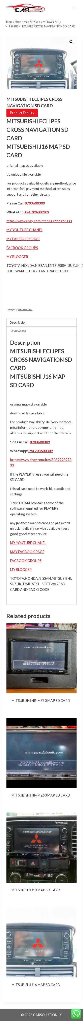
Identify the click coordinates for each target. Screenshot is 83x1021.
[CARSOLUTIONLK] (25, 8)
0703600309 (35, 203)
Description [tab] (18, 322)
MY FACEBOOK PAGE (23, 239)
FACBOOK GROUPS (22, 248)
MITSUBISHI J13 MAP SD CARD (35, 890)
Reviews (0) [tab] (18, 330)
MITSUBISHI (25, 309)
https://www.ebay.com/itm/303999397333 (39, 221)
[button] (71, 41)
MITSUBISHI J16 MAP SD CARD (35, 985)
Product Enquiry (22, 113)
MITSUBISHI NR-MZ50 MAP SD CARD (40, 700)
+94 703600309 (36, 212)
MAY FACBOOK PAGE (27, 552)
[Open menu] (74, 8)
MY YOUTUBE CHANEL (24, 230)
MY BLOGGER (17, 257)
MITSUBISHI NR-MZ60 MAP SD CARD (40, 795)
